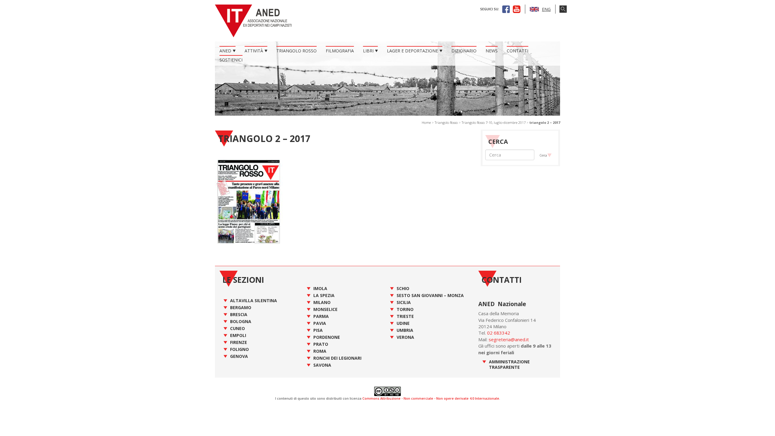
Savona (322, 365)
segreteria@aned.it (509, 339)
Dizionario (464, 51)
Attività (254, 51)
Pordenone (326, 337)
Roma (319, 351)
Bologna (240, 321)
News (492, 51)
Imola (320, 288)
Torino (405, 309)
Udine (403, 323)
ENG (546, 9)
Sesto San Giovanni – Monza (430, 295)
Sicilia (404, 302)
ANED (225, 51)
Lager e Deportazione (412, 51)
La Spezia (324, 295)
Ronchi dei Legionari (337, 358)
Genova (239, 356)
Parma (321, 316)
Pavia (319, 323)
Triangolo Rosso (296, 51)
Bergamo (240, 307)
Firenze (238, 342)
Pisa (318, 330)
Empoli (238, 335)
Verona (405, 337)
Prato (320, 344)
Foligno (239, 349)
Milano (322, 302)
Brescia (238, 314)
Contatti (517, 51)
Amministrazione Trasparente (509, 364)
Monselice (325, 309)
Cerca (543, 155)
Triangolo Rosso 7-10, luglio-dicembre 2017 (494, 122)
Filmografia (340, 51)
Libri (368, 51)
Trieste (405, 316)
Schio (403, 288)
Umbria (405, 330)
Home (426, 122)
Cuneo (237, 328)
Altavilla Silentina (253, 300)
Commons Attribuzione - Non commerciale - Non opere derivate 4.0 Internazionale (430, 398)
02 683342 (498, 333)
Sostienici (230, 60)
